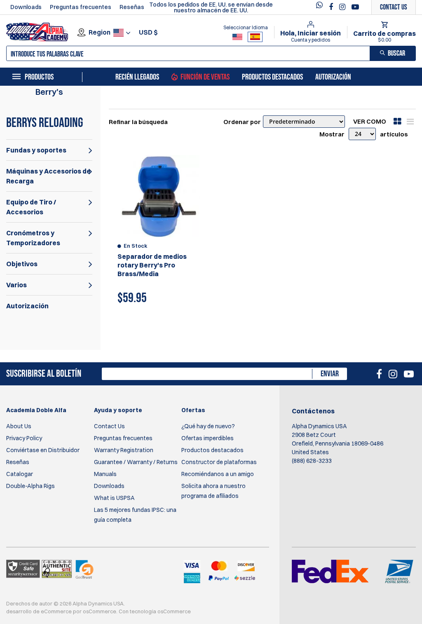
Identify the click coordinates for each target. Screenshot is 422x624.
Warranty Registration (123, 450)
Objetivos (22, 264)
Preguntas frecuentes (80, 7)
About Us (18, 426)
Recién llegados (137, 77)
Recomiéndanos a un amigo (217, 474)
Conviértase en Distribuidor (43, 450)
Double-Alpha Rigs (30, 486)
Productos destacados (272, 77)
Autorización (333, 77)
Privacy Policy (24, 438)
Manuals (105, 474)
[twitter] (321, 7)
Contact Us (109, 426)
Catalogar (19, 474)
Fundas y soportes (36, 150)
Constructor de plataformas (219, 462)
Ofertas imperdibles (207, 438)
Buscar (396, 53)
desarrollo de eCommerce (39, 611)
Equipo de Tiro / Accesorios (31, 207)
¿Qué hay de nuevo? (208, 426)
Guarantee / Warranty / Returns (136, 462)
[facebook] (332, 7)
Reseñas (132, 7)
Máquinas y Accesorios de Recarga (48, 176)
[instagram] (343, 7)
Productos (39, 77)
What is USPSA (114, 498)
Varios (16, 285)
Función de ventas (205, 77)
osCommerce (99, 611)
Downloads (26, 7)
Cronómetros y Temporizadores (33, 238)
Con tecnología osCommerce (155, 611)
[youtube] (355, 7)
